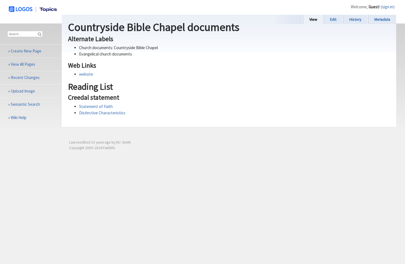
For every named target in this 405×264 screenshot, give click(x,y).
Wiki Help (18, 117)
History (355, 19)
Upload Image (23, 91)
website (86, 74)
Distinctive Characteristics (102, 112)
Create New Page (26, 51)
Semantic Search (25, 104)
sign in (387, 6)
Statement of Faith (96, 106)
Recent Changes (25, 77)
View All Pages (23, 64)
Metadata (382, 19)
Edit (333, 19)
